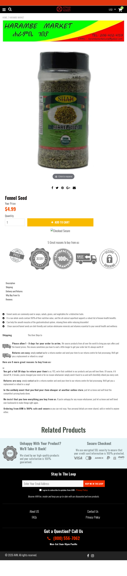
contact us (32, 380)
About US (34, 511)
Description (10, 283)
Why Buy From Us (13, 295)
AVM (16, 555)
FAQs (34, 517)
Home (4, 17)
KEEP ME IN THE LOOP (94, 483)
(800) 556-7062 (66, 538)
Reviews (9, 299)
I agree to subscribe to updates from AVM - (65, 490)
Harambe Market (16, 17)
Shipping (9, 287)
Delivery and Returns (14, 291)
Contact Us (92, 511)
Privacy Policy (82, 490)
